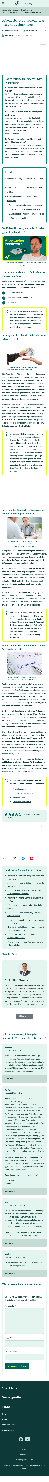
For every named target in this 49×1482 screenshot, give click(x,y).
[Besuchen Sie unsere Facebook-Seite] (21, 1439)
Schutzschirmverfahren (22, 802)
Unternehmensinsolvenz (13, 12)
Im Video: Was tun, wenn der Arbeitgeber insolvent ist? (25, 181)
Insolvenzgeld (33, 148)
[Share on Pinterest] (31, 858)
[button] (6, 814)
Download (6, 1414)
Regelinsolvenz (26, 10)
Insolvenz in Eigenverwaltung (24, 793)
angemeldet (21, 127)
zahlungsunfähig (13, 97)
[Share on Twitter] (15, 858)
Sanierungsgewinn (20, 797)
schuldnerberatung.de (10, 10)
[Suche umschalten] (46, 3)
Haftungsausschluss (24, 1460)
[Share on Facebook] (23, 858)
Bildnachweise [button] (24, 1016)
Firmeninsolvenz (19, 789)
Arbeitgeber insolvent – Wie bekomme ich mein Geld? (23, 198)
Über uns (5, 1419)
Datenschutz (24, 1454)
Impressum (24, 1449)
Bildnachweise (8, 1430)
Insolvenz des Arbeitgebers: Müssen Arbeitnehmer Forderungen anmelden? (26, 207)
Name (8, 1338)
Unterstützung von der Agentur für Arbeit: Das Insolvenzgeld (27, 216)
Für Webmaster (8, 1425)
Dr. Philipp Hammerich (26, 35)
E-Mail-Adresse (11, 1351)
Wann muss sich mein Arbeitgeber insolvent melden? (24, 189)
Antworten (9, 1079)
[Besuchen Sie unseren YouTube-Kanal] (27, 1439)
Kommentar (10, 1306)
